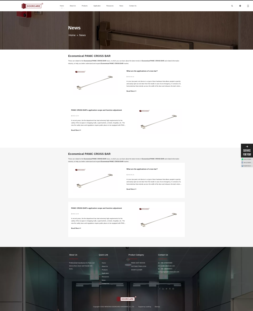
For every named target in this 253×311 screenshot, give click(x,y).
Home (62, 6)
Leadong (148, 306)
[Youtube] (170, 289)
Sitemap (157, 306)
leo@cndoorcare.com (248, 166)
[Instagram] (173, 289)
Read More (130, 91)
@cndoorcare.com (169, 266)
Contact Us (132, 6)
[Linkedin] (163, 289)
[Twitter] (166, 289)
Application (97, 6)
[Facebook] (160, 289)
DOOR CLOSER (136, 270)
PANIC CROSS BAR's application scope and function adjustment (96, 110)
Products (85, 6)
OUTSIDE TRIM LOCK (138, 266)
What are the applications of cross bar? (142, 71)
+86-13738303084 (248, 159)
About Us (73, 6)
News (121, 6)
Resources (110, 6)
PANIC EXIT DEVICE (138, 263)
